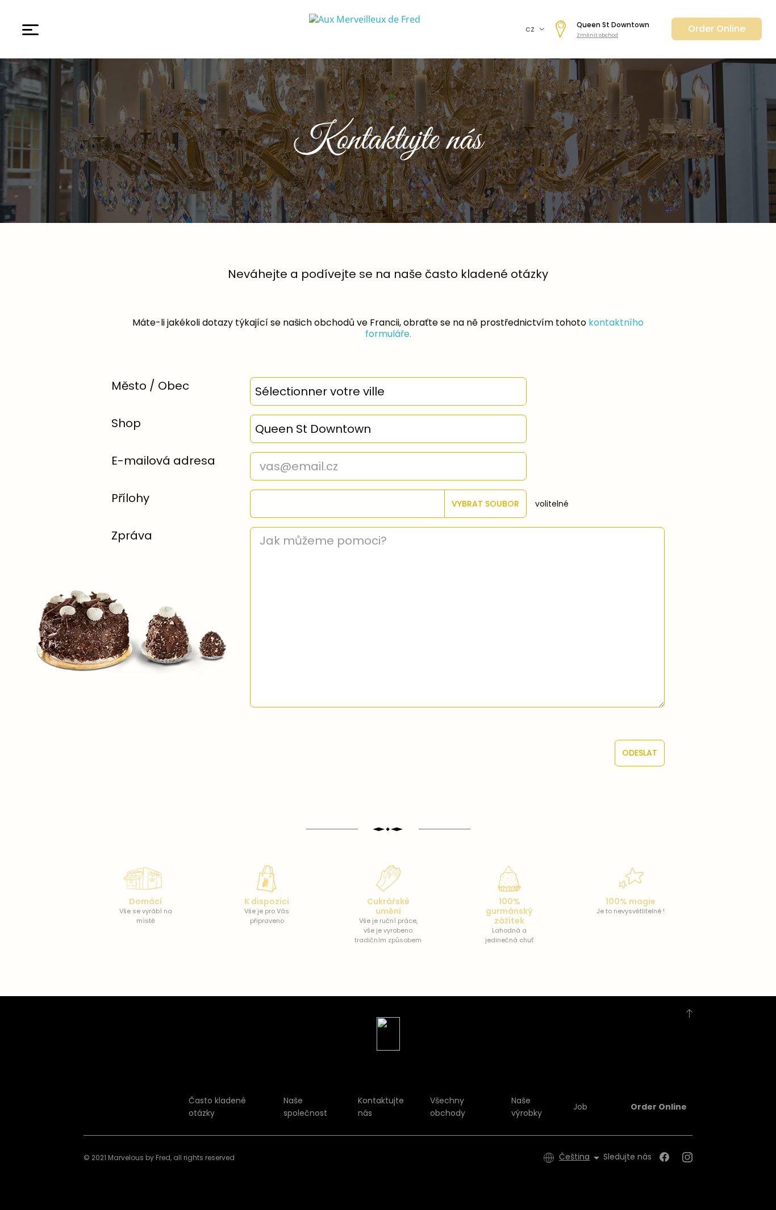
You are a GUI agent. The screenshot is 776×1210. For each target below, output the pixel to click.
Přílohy (130, 498)
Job (580, 1106)
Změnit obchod (597, 35)
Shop (126, 423)
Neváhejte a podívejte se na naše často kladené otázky (388, 274)
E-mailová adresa (163, 461)
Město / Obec (150, 386)
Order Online (716, 28)
